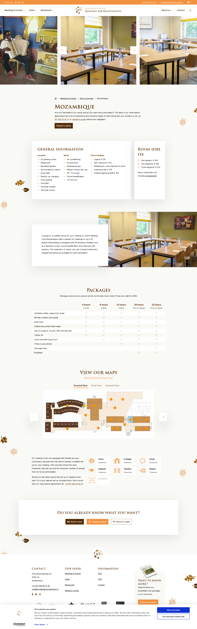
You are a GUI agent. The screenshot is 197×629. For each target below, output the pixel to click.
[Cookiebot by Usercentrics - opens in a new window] (19, 624)
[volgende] (134, 50)
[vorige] (63, 50)
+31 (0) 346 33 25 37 (74, 484)
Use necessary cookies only (173, 616)
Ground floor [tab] (81, 385)
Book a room (76, 522)
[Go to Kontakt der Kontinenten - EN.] (56, 98)
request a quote (79, 119)
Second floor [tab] (112, 385)
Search (190, 10)
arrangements (151, 176)
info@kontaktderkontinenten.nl (172, 2)
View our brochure (148, 602)
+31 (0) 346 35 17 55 (149, 2)
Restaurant (46, 10)
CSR (100, 579)
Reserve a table (123, 522)
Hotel (31, 10)
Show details (39, 624)
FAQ (100, 573)
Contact (181, 10)
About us (166, 10)
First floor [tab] (96, 385)
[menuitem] (15, 10)
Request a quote (64, 126)
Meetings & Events (14, 10)
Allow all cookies (173, 610)
